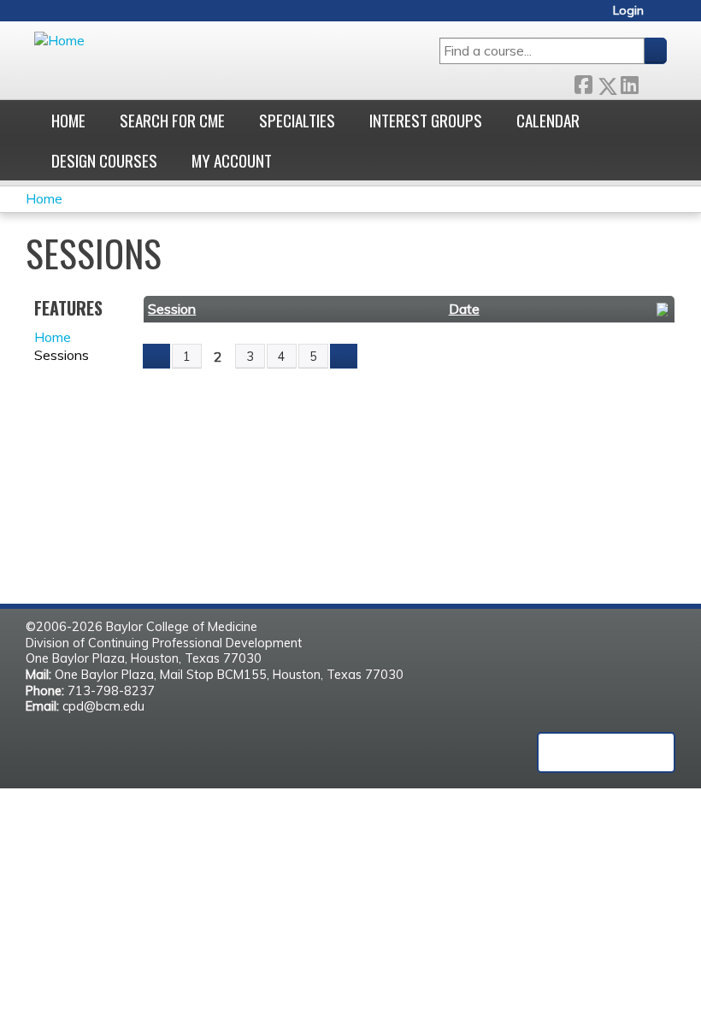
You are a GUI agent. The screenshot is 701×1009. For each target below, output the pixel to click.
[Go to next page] (343, 356)
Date (464, 308)
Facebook (583, 82)
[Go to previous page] (156, 356)
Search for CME (172, 120)
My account (231, 160)
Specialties (297, 120)
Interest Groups (425, 120)
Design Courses (104, 160)
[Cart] (662, 16)
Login (628, 10)
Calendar (548, 120)
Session (172, 308)
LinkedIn (629, 82)
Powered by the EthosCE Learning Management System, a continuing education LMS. (606, 752)
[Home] (59, 40)
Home (68, 120)
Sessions (61, 354)
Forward (652, 82)
